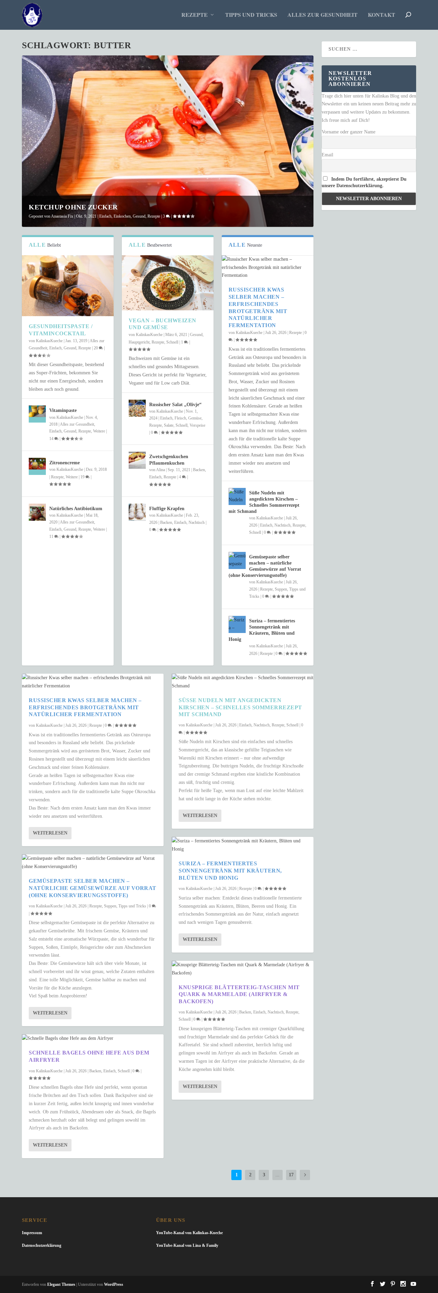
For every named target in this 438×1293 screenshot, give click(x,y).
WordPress (113, 1284)
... (277, 1174)
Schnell (172, 342)
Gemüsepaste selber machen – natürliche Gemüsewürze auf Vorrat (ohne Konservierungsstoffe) (92, 888)
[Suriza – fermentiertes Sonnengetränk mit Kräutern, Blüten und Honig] (237, 624)
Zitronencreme (64, 462)
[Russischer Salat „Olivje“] (137, 408)
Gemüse (195, 418)
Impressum (32, 1232)
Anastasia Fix (62, 216)
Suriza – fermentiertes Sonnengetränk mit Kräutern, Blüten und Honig (230, 871)
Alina (160, 469)
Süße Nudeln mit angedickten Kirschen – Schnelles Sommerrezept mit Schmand (240, 707)
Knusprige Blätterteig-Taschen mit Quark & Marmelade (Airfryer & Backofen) (239, 994)
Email (327, 154)
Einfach (105, 216)
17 (291, 1174)
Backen (199, 469)
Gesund (139, 216)
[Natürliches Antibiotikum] (37, 512)
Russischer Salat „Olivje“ (175, 404)
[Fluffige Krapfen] (137, 512)
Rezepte (194, 15)
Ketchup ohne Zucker (73, 207)
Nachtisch (197, 522)
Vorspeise (197, 425)
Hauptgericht (139, 342)
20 (96, 348)
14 (51, 438)
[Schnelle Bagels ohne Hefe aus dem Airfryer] (93, 1038)
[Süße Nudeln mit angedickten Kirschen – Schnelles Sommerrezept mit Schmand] (237, 496)
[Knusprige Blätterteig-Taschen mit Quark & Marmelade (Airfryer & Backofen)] (242, 969)
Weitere (99, 431)
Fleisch (180, 418)
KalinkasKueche (49, 340)
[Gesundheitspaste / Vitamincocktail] (68, 285)
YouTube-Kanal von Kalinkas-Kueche (189, 1232)
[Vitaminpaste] (37, 414)
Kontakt (381, 15)
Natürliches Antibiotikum (75, 508)
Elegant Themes (61, 1284)
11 (51, 536)
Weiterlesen (50, 833)
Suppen (281, 589)
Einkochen (122, 216)
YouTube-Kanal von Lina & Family (187, 1245)
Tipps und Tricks (251, 15)
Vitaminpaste (63, 410)
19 (83, 477)
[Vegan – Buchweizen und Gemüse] (168, 282)
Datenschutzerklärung (41, 1245)
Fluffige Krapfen (166, 508)
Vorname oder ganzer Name (348, 131)
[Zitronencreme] (37, 466)
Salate (168, 425)
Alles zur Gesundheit (322, 15)
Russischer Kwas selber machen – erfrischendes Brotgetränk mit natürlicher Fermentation (85, 707)
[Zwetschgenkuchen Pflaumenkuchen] (137, 460)
